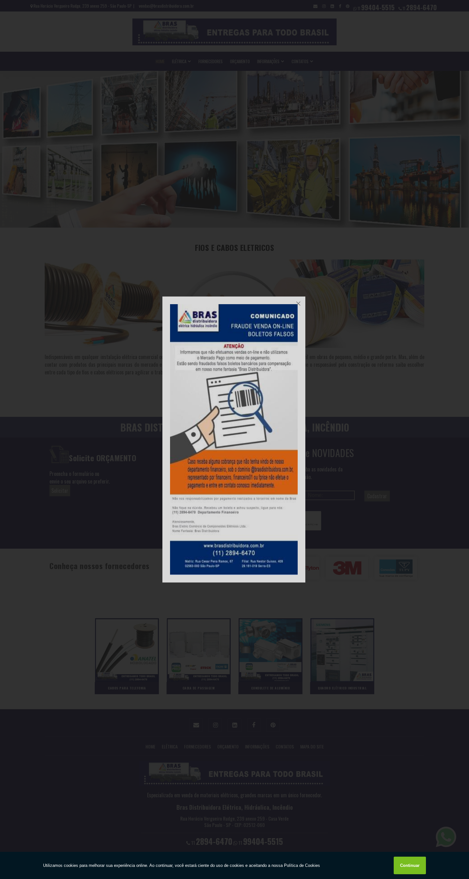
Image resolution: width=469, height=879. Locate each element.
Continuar (410, 865)
